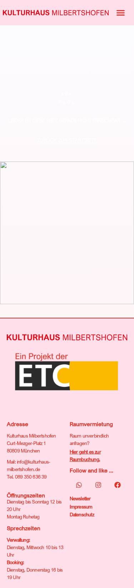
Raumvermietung (91, 424)
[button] (121, 13)
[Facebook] (117, 485)
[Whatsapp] (79, 485)
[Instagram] (98, 485)
